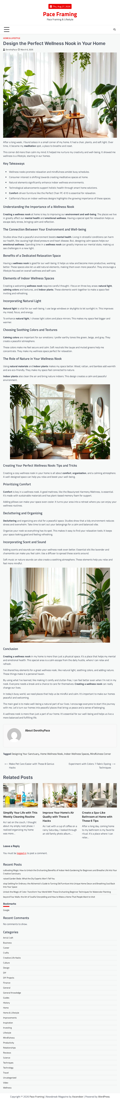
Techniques (8, 1062)
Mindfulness (9, 1037)
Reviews (7, 1052)
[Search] (114, 29)
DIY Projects (8, 977)
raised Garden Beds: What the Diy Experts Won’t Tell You (29, 878)
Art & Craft (8, 937)
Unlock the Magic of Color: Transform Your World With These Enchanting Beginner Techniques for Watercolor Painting (57, 891)
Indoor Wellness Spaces (76, 754)
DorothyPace (11, 49)
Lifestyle (7, 1032)
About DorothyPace (37, 730)
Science (6, 1057)
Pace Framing (60, 14)
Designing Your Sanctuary (25, 754)
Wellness (7, 1087)
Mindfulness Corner (100, 754)
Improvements (10, 1017)
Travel (6, 1072)
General (6, 987)
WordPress (104, 1096)
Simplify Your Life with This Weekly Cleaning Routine (20, 814)
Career (6, 947)
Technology (8, 1067)
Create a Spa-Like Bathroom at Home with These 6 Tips (97, 816)
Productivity (8, 1042)
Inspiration (8, 1022)
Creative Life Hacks (12, 957)
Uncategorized (9, 1077)
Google (6, 910)
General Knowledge (12, 992)
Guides (6, 997)
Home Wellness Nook (51, 754)
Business (7, 942)
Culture (6, 962)
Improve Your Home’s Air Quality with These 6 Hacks (58, 816)
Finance (6, 982)
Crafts (6, 952)
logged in (21, 853)
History (6, 1002)
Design (6, 967)
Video (5, 1082)
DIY (4, 972)
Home (6, 1007)
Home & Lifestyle (11, 38)
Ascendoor (77, 1096)
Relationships (9, 1047)
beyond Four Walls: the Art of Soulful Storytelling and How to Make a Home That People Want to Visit (49, 896)
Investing (7, 1027)
